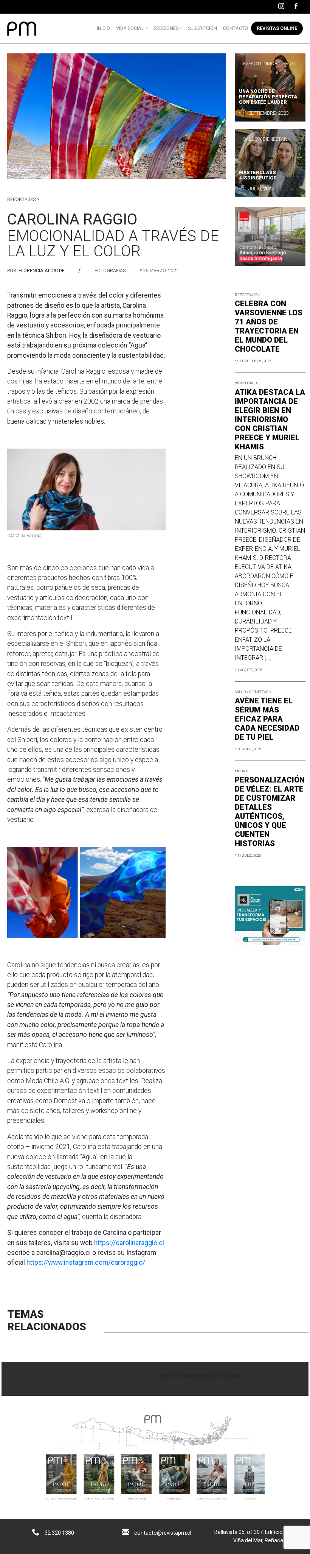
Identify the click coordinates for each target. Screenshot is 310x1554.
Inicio (103, 28)
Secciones (166, 28)
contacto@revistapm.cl (162, 1533)
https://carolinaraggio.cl (129, 1243)
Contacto (235, 28)
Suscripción (202, 28)
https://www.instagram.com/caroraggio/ (85, 1262)
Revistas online (277, 28)
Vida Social (130, 28)
